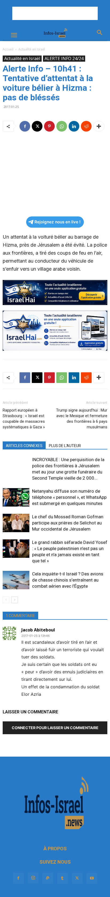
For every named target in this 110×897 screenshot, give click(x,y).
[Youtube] (92, 878)
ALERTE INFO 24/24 (64, 58)
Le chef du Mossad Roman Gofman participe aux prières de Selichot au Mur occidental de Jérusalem (67, 523)
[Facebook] (24, 126)
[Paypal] (47, 878)
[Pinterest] (49, 126)
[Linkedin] (74, 126)
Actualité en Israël (31, 49)
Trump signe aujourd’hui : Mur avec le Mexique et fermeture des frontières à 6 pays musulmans (81, 418)
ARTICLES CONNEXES (24, 446)
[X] (37, 126)
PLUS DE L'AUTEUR (65, 446)
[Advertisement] (55, 13)
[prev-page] (6, 599)
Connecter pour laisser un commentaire (55, 727)
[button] (13, 35)
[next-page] (14, 599)
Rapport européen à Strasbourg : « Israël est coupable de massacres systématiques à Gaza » (24, 418)
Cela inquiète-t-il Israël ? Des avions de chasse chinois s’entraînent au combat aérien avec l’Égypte (67, 580)
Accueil (8, 49)
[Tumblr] (62, 878)
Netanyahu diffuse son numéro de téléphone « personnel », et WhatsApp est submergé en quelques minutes (69, 497)
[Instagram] (33, 878)
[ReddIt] (86, 126)
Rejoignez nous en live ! (57, 221)
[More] (98, 126)
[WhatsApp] (61, 126)
